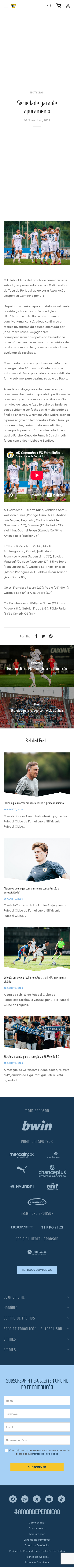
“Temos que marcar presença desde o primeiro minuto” (34, 803)
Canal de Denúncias (37, 1545)
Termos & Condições (37, 1562)
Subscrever (37, 1467)
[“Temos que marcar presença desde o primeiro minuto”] (37, 774)
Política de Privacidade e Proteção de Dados (37, 1551)
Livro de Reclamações (37, 1539)
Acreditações (37, 1534)
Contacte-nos (37, 1528)
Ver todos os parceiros (37, 1269)
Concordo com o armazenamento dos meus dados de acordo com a (39, 1452)
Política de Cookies (37, 1556)
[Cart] (58, 5)
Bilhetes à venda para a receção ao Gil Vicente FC (31, 1057)
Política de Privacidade (45, 1453)
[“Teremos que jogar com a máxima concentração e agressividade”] (37, 860)
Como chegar (37, 1522)
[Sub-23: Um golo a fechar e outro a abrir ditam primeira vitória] (37, 949)
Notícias (37, 92)
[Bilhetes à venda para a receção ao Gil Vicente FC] (37, 1033)
